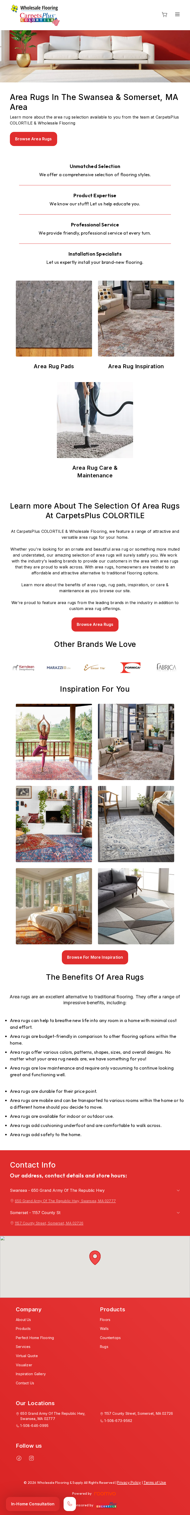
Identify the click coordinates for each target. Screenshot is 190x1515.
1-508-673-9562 (118, 1420)
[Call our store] (70, 1504)
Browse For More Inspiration (95, 957)
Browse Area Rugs (33, 138)
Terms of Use (154, 1482)
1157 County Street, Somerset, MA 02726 (49, 1223)
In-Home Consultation (32, 1503)
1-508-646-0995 (34, 1425)
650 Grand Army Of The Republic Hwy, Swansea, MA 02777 (65, 1201)
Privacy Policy (129, 1482)
